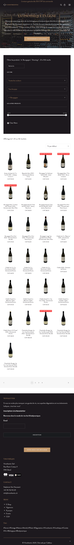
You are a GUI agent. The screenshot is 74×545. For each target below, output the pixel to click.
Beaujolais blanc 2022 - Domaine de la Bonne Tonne (28, 175)
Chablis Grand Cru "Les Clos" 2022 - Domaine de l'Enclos (46, 300)
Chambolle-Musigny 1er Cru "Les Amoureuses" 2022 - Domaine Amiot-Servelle (28, 332)
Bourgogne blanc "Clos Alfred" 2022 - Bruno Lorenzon (63, 175)
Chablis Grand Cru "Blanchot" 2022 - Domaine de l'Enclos (28, 300)
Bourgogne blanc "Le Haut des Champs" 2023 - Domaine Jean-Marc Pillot (11, 206)
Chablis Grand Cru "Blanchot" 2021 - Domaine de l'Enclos (10, 300)
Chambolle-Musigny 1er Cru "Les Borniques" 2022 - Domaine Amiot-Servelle (46, 332)
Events (8, 513)
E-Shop (8, 504)
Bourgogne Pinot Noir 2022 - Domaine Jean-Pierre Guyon (28, 237)
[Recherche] (60, 5)
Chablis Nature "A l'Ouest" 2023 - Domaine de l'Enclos (10, 332)
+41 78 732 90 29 (9, 490)
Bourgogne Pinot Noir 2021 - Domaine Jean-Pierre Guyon (63, 206)
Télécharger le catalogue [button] (37, 39)
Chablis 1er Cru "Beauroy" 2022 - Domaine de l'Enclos (63, 237)
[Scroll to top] (70, 540)
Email (5, 420)
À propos (9, 510)
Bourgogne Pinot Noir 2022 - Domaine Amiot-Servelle (10, 237)
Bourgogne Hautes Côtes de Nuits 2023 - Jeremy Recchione (28, 206)
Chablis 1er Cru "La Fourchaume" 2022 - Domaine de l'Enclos (10, 269)
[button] (69, 5)
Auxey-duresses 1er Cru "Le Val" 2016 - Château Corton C (10, 175)
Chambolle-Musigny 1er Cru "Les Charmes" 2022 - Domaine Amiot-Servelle (11, 365)
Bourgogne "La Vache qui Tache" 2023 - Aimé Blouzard (45, 175)
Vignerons (9, 507)
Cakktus (49, 542)
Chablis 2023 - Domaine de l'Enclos (63, 268)
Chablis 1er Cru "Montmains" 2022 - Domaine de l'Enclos (45, 269)
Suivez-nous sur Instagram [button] (37, 450)
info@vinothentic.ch (10, 493)
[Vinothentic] (10, 5)
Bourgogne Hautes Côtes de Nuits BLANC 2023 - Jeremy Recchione (46, 206)
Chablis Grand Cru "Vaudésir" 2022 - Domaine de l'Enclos (63, 300)
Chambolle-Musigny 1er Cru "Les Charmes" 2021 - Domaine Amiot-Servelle (63, 332)
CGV (8, 516)
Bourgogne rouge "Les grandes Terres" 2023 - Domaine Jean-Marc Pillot (46, 237)
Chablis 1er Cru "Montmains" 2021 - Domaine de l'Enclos (28, 269)
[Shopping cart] (63, 5)
